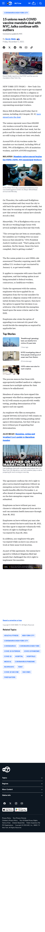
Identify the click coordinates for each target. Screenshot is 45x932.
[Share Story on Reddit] (15, 47)
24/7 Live (17, 3)
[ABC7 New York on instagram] (16, 803)
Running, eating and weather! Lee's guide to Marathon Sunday (19, 437)
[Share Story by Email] (26, 47)
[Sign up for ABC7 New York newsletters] (21, 803)
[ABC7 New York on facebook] (4, 803)
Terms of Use (6, 823)
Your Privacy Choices (19, 818)
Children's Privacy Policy (10, 820)
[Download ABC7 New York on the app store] (8, 810)
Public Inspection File (33, 823)
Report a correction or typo (12, 620)
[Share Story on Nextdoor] (20, 47)
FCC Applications (7, 825)
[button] (3, 3)
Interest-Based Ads (18, 823)
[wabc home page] (6, 769)
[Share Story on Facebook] (4, 47)
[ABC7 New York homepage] (9, 3)
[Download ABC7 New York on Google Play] (21, 810)
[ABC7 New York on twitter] (10, 803)
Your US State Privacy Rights (29, 820)
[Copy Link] (32, 47)
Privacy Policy (6, 818)
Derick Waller (10, 39)
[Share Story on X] (9, 47)
